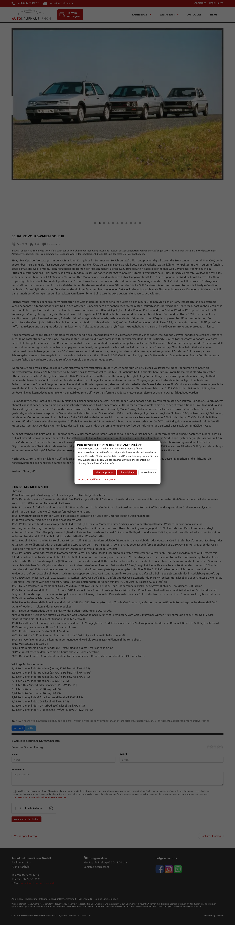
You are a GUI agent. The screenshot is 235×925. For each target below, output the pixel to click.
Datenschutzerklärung (89, 479)
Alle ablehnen (127, 472)
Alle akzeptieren (104, 472)
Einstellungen (148, 472)
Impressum (110, 479)
